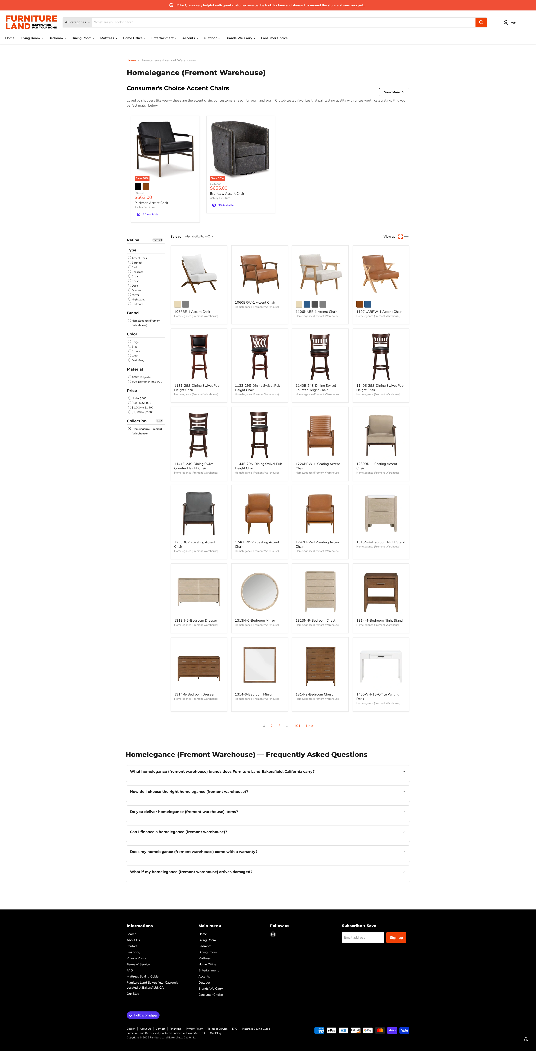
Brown (136, 351)
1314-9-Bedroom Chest (314, 694)
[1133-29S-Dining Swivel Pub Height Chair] (259, 356)
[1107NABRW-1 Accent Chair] (381, 273)
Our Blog (133, 994)
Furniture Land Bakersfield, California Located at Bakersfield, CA (166, 1033)
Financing (133, 952)
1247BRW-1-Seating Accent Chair (318, 544)
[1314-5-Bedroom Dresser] (199, 665)
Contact (132, 946)
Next (310, 726)
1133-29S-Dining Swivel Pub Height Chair (257, 387)
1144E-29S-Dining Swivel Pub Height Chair (258, 466)
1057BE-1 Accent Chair (192, 311)
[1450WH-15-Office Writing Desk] (381, 665)
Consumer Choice (274, 38)
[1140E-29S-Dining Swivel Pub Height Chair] (381, 356)
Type (131, 250)
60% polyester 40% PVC (147, 382)
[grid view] (400, 237)
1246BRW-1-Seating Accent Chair (257, 544)
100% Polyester (142, 377)
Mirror (135, 295)
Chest (135, 281)
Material (135, 369)
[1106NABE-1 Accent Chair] (320, 273)
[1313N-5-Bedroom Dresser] (199, 591)
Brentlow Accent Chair (227, 193)
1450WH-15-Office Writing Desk (377, 696)
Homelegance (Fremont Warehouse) (146, 323)
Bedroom (56, 38)
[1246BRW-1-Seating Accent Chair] (259, 513)
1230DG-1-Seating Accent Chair (194, 544)
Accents (189, 38)
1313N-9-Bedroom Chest (315, 620)
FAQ (130, 970)
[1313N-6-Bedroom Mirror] (259, 591)
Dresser (136, 290)
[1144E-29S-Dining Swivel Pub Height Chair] (259, 435)
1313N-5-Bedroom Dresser (195, 620)
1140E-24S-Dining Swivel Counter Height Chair (316, 387)
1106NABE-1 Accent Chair (316, 311)
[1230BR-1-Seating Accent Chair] (381, 435)
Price (132, 390)
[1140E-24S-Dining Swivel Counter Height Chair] (320, 356)
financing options (164, 841)
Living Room (31, 38)
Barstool (137, 263)
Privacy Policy (136, 958)
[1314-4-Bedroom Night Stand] (381, 591)
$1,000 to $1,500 (142, 408)
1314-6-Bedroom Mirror (254, 694)
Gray (135, 356)
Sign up (396, 937)
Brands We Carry (239, 38)
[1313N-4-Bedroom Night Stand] (381, 513)
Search (131, 934)
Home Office (133, 38)
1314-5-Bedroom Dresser (194, 694)
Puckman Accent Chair (151, 203)
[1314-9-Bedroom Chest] (320, 665)
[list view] (406, 237)
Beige (135, 342)
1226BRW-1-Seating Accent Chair (318, 466)
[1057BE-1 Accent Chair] (199, 273)
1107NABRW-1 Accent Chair (379, 311)
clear (159, 420)
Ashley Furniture (145, 207)
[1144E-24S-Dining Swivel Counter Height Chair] (199, 435)
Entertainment (162, 38)
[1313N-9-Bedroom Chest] (320, 591)
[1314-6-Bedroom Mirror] (259, 665)
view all (157, 240)
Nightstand (139, 299)
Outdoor (211, 38)
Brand (133, 313)
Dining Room (82, 38)
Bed (134, 267)
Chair (135, 276)
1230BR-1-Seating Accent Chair (376, 466)
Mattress (107, 38)
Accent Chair (139, 258)
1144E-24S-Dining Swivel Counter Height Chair (194, 466)
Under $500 (139, 398)
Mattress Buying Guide (142, 976)
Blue (134, 347)
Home (9, 38)
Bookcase (137, 272)
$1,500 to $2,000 (142, 412)
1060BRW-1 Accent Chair (255, 302)
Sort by (176, 236)
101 (297, 726)
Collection (137, 421)
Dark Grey (138, 360)
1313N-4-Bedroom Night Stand (380, 542)
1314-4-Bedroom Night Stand (379, 620)
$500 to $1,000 (141, 403)
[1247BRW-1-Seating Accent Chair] (320, 513)
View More (392, 92)
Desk (135, 286)
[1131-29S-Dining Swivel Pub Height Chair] (199, 356)
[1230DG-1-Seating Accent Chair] (199, 513)
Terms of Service (138, 964)
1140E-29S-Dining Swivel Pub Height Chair (379, 387)
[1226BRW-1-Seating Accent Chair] (320, 435)
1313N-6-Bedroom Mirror (255, 620)
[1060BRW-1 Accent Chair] (259, 273)
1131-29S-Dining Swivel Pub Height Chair (196, 387)
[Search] (481, 22)
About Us (133, 940)
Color (132, 334)
